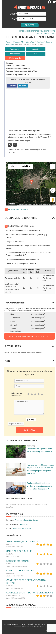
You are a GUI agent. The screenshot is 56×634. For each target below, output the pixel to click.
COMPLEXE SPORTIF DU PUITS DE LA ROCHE (29, 593)
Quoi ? (13, 13)
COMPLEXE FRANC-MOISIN (20, 570)
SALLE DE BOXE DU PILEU (19, 551)
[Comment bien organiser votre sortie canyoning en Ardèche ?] (16, 451)
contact (44, 624)
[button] (31, 182)
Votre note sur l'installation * (17, 394)
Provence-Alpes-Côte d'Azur (24, 42)
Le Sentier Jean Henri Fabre (18, 209)
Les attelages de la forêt (17, 561)
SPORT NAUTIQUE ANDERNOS (22, 541)
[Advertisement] (25, 108)
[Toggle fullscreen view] (52, 166)
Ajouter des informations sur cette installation (29, 336)
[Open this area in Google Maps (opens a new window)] (11, 203)
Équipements (15, 49)
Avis (35, 54)
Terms (54, 204)
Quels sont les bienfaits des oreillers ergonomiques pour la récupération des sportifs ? (39, 486)
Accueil (8, 42)
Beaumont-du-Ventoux (22, 528)
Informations (15, 54)
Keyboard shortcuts (23, 204)
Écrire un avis (15, 58)
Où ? (14, 19)
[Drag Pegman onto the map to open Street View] (52, 199)
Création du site (39, 627)
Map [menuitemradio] (13, 166)
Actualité (35, 49)
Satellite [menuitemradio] (25, 166)
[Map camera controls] (52, 190)
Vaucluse (40, 42)
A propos (37, 624)
